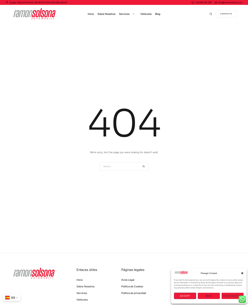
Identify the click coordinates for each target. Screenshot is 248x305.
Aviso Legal (127, 279)
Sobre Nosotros (85, 286)
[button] (242, 273)
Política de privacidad (133, 293)
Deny (208, 296)
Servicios (81, 293)
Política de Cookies (132, 286)
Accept (185, 296)
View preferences (233, 296)
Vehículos (82, 299)
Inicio (79, 279)
